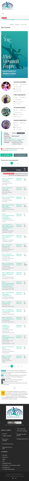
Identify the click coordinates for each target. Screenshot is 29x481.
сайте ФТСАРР (12, 150)
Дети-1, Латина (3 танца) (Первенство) (8, 318)
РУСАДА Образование (8, 469)
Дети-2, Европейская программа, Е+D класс (8, 237)
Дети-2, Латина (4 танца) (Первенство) (8, 254)
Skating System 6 (6, 463)
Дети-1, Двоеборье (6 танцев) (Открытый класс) (8, 274)
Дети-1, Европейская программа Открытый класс (8, 294)
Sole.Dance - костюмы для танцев (11, 465)
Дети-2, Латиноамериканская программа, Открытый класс (8, 216)
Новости (4, 433)
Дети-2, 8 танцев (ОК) (8, 197)
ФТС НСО (5, 457)
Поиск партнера (21, 428)
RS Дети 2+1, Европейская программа (6, 327)
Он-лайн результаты (7, 443)
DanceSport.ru (6, 467)
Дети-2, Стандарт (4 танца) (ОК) (7, 179)
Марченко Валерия (19, 179)
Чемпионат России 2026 (7, 447)
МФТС (4, 459)
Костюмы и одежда (22, 430)
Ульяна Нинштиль (19, 120)
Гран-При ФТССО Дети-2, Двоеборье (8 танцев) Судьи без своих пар (8, 227)
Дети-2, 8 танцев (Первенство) (6, 245)
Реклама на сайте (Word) (21, 434)
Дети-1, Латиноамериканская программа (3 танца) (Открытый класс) (8, 284)
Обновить (7, 155)
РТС (3, 461)
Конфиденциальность (22, 439)
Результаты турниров (5, 439)
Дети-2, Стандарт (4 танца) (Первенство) (8, 264)
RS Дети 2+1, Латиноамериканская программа (8, 337)
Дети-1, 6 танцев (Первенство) (6, 302)
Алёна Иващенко (19, 95)
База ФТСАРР (21, 155)
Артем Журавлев (19, 108)
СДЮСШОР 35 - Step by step (16, 139)
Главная (12, 24)
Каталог (17, 24)
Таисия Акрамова (19, 82)
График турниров (6, 435)
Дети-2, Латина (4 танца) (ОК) (7, 188)
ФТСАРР (4, 455)
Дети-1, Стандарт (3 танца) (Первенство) (8, 310)
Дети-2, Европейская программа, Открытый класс (8, 206)
